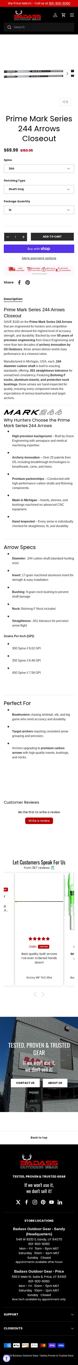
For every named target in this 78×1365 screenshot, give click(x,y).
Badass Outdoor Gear (25, 1355)
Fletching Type (14, 180)
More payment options (39, 258)
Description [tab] (13, 299)
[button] (63, 15)
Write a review (39, 821)
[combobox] (39, 27)
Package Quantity (17, 201)
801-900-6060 (59, 3)
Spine (8, 160)
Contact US (25, 1083)
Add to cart (52, 236)
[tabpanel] (39, 541)
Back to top (39, 1137)
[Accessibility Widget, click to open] (6, 1358)
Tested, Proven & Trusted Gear (56, 1355)
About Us (55, 1083)
